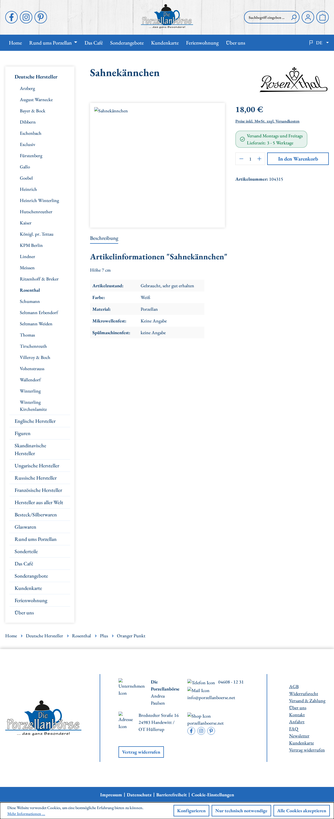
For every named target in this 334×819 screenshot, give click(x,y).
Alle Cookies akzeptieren (301, 811)
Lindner (27, 256)
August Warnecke (36, 99)
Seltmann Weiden (36, 324)
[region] (157, 163)
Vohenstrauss (32, 368)
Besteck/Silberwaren (36, 514)
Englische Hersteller (35, 421)
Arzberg (27, 88)
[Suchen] (294, 17)
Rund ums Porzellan (36, 539)
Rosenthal (30, 290)
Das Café (24, 563)
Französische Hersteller (38, 490)
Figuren (23, 433)
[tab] (104, 238)
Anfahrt (297, 722)
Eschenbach (30, 133)
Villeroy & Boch (35, 357)
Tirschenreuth (33, 346)
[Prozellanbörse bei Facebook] (11, 17)
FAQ (293, 729)
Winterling (30, 391)
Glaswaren (25, 526)
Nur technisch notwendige (241, 811)
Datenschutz (139, 795)
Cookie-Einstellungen (213, 795)
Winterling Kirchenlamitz (33, 405)
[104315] (157, 163)
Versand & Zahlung (307, 701)
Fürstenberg (31, 155)
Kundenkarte (28, 588)
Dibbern (28, 122)
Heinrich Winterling (39, 200)
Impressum (111, 795)
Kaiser (26, 223)
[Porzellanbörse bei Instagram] (26, 17)
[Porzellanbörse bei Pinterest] (40, 17)
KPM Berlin (31, 245)
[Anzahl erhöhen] (259, 158)
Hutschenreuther (36, 212)
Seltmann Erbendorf (39, 312)
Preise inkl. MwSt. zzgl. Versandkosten (267, 121)
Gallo (25, 167)
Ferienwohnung (31, 600)
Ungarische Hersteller (37, 465)
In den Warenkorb (298, 158)
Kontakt (297, 715)
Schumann (30, 301)
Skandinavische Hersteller (30, 449)
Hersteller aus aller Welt (39, 502)
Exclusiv (27, 144)
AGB (294, 686)
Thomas (27, 335)
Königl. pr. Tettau (36, 234)
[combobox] (266, 17)
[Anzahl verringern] (241, 158)
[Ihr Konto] (308, 17)
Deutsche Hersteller (36, 76)
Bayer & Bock (32, 111)
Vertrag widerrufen (141, 752)
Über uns (24, 612)
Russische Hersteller (36, 477)
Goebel (26, 178)
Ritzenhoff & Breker (39, 279)
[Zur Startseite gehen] (167, 16)
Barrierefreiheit (171, 795)
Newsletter (299, 736)
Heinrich (28, 189)
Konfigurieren (191, 811)
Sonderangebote (31, 575)
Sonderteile (26, 551)
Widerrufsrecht (303, 693)
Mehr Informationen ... (26, 813)
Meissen (27, 268)
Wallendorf (30, 380)
